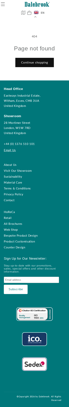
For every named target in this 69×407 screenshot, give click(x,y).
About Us (10, 164)
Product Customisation (19, 241)
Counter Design (14, 247)
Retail (8, 217)
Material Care (13, 182)
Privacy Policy (13, 194)
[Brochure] (23, 12)
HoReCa (9, 212)
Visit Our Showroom (18, 170)
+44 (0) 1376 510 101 (19, 143)
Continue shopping (34, 62)
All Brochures (13, 223)
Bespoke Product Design (21, 235)
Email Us (10, 150)
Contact (9, 200)
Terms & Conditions (17, 188)
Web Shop (11, 229)
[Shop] (29, 12)
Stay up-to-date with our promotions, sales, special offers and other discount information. (30, 268)
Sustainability (13, 176)
